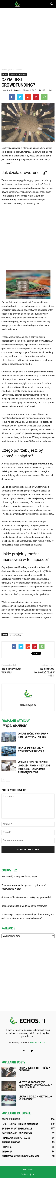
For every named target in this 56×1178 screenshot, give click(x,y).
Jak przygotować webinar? (11, 671)
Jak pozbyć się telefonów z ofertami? (34, 1069)
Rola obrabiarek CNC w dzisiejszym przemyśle (24, 905)
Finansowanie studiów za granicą (20, 1156)
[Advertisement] (28, 37)
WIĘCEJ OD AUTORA (15, 725)
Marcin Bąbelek (13, 90)
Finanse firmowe (10, 1142)
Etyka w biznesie (10, 1119)
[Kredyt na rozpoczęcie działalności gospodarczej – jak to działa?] (8, 1086)
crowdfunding (16, 635)
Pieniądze (22, 74)
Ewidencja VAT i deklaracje (16, 1128)
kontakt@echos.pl (38, 1042)
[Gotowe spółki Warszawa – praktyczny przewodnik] (8, 737)
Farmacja (6, 1151)
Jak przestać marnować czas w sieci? (44, 672)
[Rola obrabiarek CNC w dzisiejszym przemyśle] (8, 751)
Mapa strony (28, 1169)
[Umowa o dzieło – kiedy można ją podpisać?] (8, 1100)
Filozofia (6, 1147)
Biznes (4, 74)
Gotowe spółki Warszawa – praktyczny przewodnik (26, 897)
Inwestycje (13, 74)
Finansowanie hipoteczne (15, 1137)
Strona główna (7, 69)
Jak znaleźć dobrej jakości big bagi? (19, 876)
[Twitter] (32, 1051)
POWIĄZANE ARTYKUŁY (15, 720)
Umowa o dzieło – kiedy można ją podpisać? (35, 1097)
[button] (52, 4)
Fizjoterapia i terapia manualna (19, 1124)
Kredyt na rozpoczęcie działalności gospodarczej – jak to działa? (35, 1084)
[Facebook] (24, 1051)
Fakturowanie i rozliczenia (16, 1133)
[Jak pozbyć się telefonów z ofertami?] (8, 1072)
